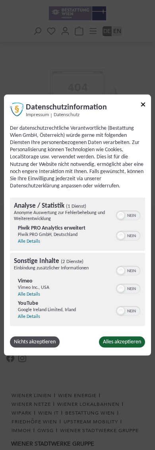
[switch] (128, 215)
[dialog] (77, 225)
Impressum (37, 114)
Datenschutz (66, 114)
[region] (77, 263)
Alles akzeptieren (122, 342)
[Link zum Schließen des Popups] (143, 106)
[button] (120, 215)
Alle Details (29, 241)
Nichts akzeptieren (35, 342)
